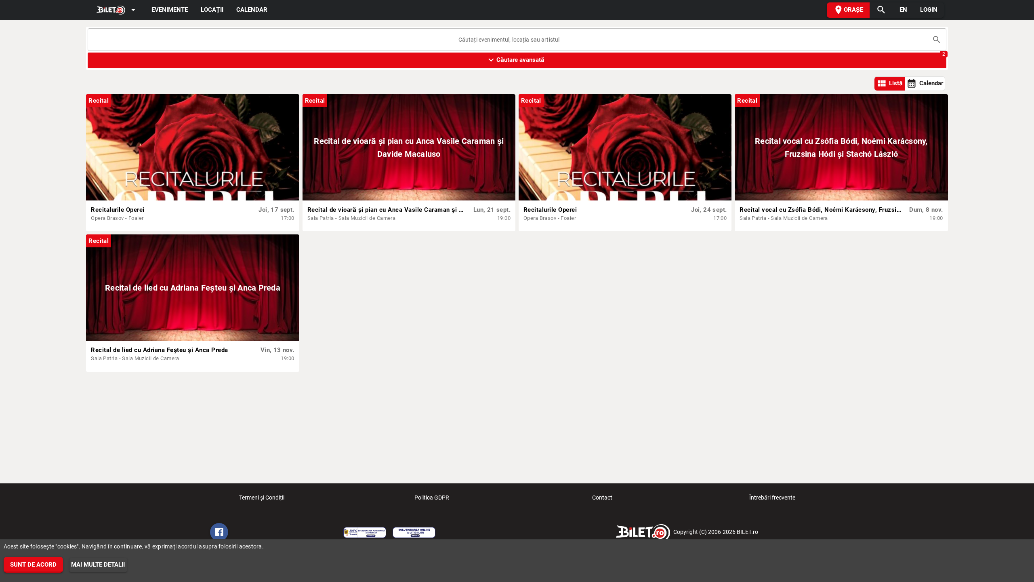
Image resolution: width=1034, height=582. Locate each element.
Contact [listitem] (602, 497)
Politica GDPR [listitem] (431, 497)
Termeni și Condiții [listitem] (261, 497)
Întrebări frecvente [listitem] (772, 497)
